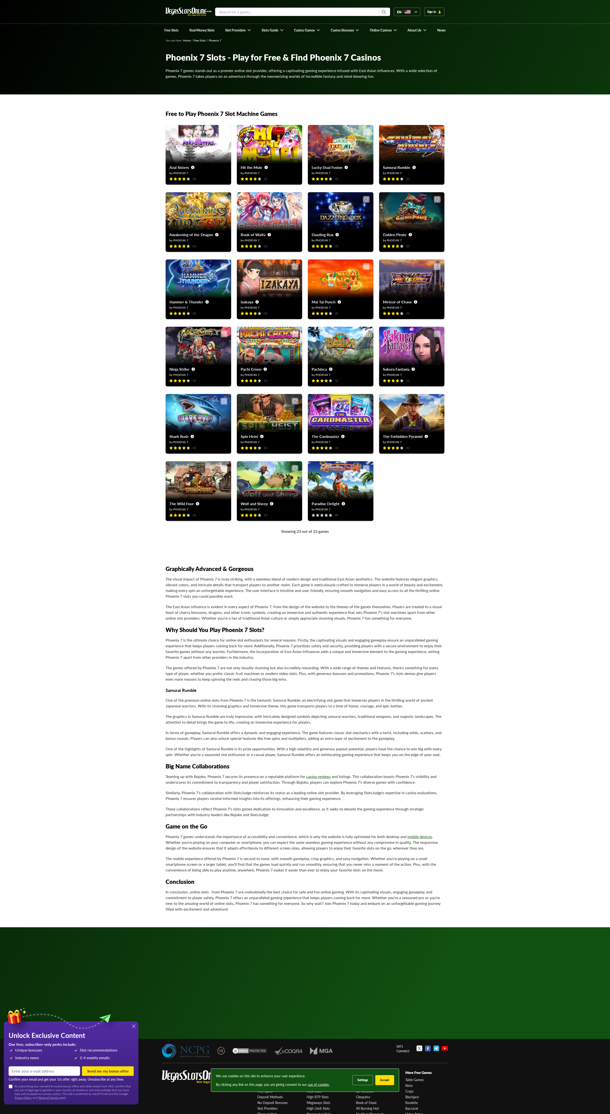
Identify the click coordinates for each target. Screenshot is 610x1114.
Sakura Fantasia (396, 369)
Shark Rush (178, 436)
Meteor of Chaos (397, 302)
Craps (409, 1091)
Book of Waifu (253, 234)
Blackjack (412, 1096)
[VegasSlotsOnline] (198, 1076)
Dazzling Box (322, 234)
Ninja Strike (179, 369)
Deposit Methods (270, 1096)
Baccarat (411, 1108)
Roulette (411, 1102)
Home (186, 40)
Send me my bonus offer (108, 1071)
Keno (409, 1085)
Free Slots (199, 40)
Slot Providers (267, 1108)
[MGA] (321, 1050)
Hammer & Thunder (186, 302)
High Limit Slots (318, 1108)
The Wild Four (181, 503)
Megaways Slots (318, 1102)
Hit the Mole (251, 167)
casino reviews (318, 776)
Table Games (414, 1079)
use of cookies (318, 1084)
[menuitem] (238, 30)
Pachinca (319, 369)
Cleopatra (363, 1096)
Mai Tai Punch (324, 302)
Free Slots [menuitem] (171, 30)
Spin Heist (249, 436)
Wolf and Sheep (254, 503)
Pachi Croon (251, 369)
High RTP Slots (318, 1096)
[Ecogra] (288, 1051)
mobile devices (419, 836)
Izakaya (247, 302)
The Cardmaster (325, 436)
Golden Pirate (395, 234)
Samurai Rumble (396, 167)
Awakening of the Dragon (191, 234)
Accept (384, 1080)
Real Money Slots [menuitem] (201, 30)
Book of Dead (366, 1102)
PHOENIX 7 (180, 173)
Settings (362, 1080)
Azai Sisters (179, 167)
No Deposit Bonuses (272, 1102)
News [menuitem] (441, 30)
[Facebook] (428, 1048)
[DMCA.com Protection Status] (250, 1051)
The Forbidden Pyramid (402, 436)
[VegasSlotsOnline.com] (188, 12)
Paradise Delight (326, 503)
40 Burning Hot (367, 1108)
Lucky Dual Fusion (327, 167)
